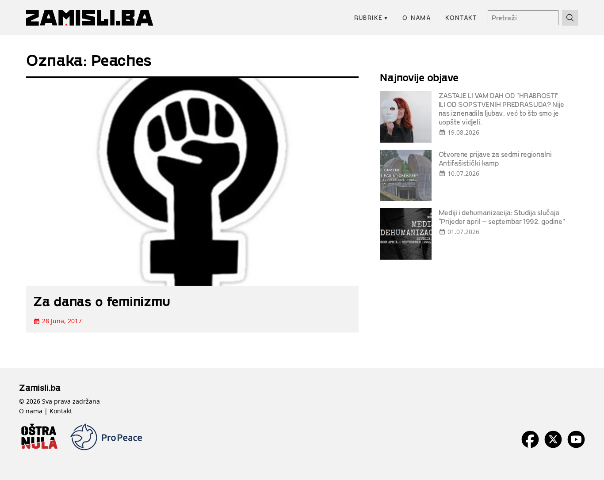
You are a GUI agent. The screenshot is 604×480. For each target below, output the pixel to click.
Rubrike (371, 17)
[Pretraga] (570, 18)
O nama (416, 17)
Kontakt (461, 17)
